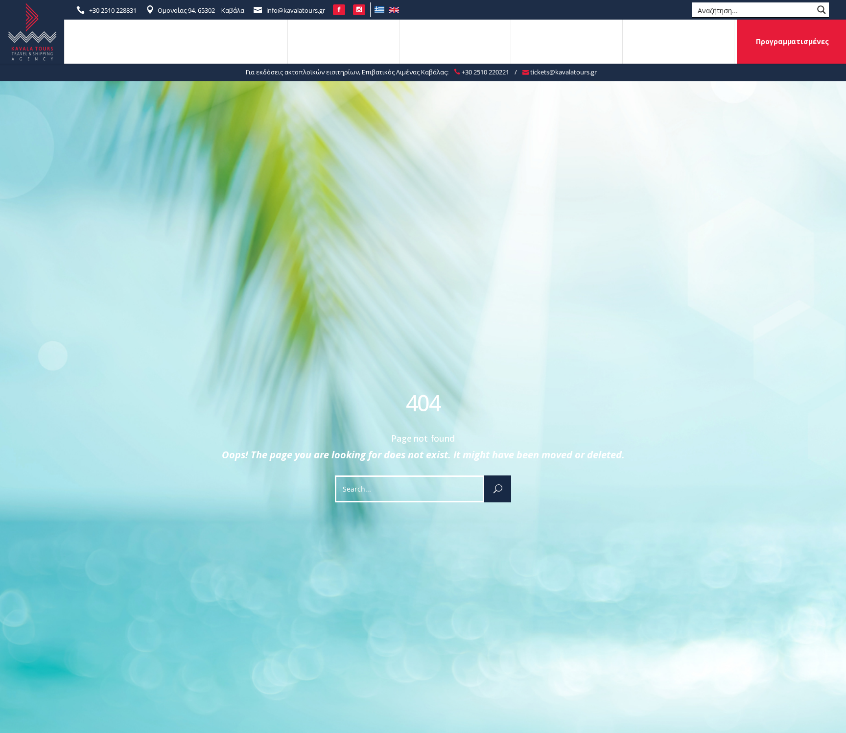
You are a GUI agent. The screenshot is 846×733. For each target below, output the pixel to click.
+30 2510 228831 (113, 10)
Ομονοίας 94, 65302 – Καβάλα (201, 10)
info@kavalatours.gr (295, 10)
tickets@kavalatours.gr (563, 72)
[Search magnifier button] (821, 10)
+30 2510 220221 (484, 72)
